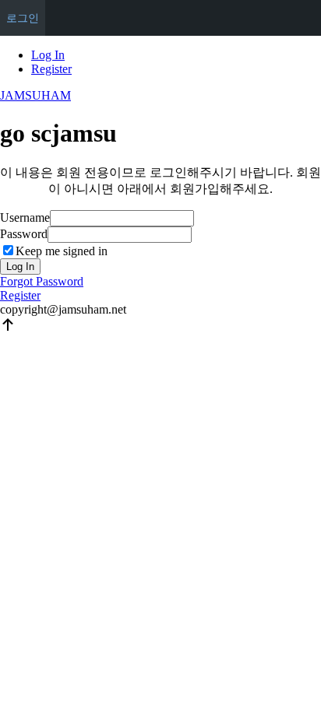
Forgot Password (41, 281)
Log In (48, 54)
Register (51, 68)
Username (25, 217)
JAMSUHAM (35, 95)
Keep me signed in (62, 251)
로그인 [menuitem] (22, 17)
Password (24, 233)
